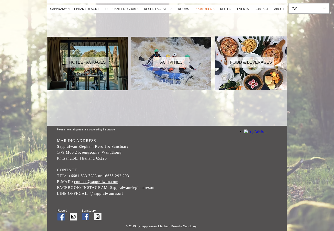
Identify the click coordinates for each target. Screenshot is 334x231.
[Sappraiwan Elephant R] (73, 216)
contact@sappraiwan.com (96, 182)
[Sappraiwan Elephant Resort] (61, 216)
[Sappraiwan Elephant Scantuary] (85, 216)
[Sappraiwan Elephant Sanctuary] (97, 216)
